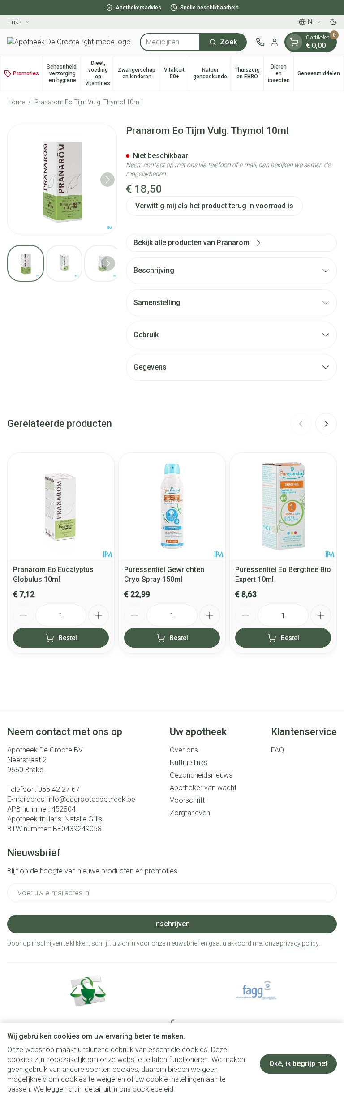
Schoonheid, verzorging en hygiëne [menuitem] (64, 73)
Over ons (184, 750)
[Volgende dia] (326, 423)
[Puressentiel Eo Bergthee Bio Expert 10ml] (283, 506)
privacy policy (299, 943)
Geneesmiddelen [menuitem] (320, 75)
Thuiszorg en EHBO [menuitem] (249, 73)
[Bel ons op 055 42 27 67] (260, 42)
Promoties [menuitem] (26, 73)
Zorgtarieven (190, 812)
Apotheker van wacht (203, 787)
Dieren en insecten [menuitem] (280, 73)
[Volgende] (107, 179)
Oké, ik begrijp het (298, 1063)
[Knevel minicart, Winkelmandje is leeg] (294, 42)
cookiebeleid (153, 1089)
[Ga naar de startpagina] (69, 42)
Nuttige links (188, 762)
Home (16, 102)
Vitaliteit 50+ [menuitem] (176, 73)
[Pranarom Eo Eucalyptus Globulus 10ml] (61, 506)
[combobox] (170, 42)
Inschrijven (172, 924)
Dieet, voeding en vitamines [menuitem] (100, 73)
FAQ (277, 750)
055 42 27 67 (59, 789)
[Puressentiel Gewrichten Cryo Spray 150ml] (172, 506)
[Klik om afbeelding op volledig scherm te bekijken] (62, 179)
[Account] (274, 42)
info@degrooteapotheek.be (91, 799)
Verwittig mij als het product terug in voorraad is (214, 206)
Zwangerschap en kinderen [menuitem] (138, 73)
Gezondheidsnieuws (201, 775)
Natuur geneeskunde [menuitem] (212, 73)
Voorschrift (187, 800)
